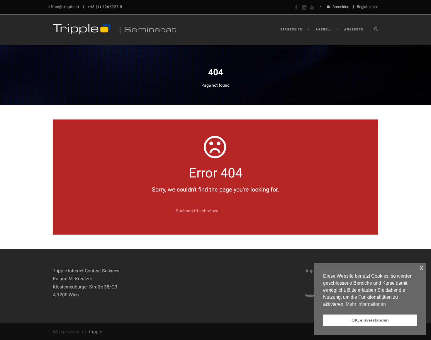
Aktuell (324, 29)
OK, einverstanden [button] (370, 320)
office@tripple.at (63, 7)
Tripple (95, 331)
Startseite (291, 29)
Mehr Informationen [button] (366, 304)
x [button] (421, 267)
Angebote (353, 29)
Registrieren (367, 6)
